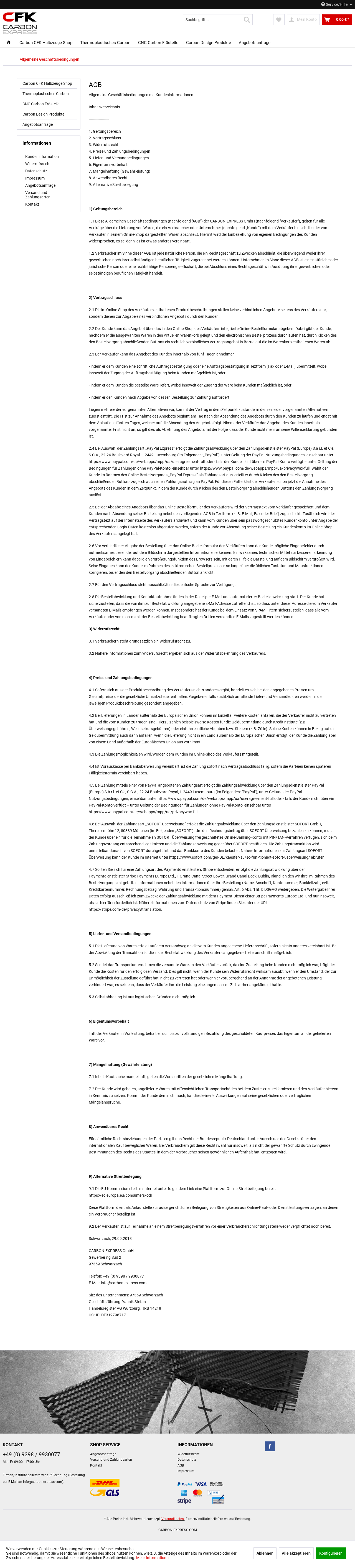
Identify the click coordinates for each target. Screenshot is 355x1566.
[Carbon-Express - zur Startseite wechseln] (20, 23)
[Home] (9, 42)
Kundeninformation (42, 156)
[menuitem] (218, 19)
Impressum (35, 178)
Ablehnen (265, 1553)
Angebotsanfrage (37, 124)
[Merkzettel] (279, 19)
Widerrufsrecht (38, 164)
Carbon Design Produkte (43, 114)
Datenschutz (36, 171)
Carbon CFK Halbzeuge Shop (47, 83)
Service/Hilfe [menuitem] (336, 4)
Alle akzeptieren (296, 1553)
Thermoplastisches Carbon (45, 93)
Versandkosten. (173, 1519)
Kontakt (32, 204)
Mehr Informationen (153, 1557)
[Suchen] (247, 19)
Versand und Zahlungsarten (37, 194)
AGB (181, 1465)
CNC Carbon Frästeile (40, 104)
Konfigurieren (331, 1553)
